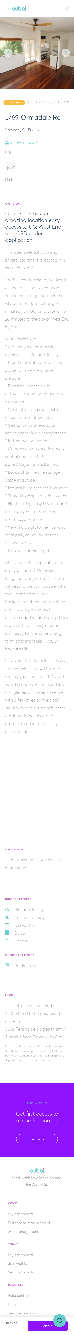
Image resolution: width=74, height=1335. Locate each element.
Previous (8, 53)
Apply (47, 1325)
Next (66, 53)
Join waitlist (37, 1139)
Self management (23, 1231)
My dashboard (20, 1214)
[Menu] (6, 9)
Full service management (29, 1223)
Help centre (18, 1295)
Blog (12, 1304)
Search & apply (21, 1272)
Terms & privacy (21, 1313)
